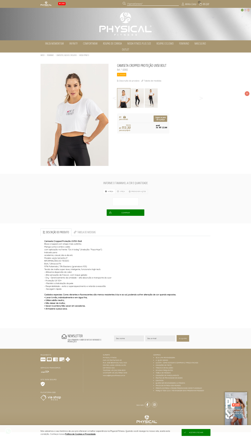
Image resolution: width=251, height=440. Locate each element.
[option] (124, 98)
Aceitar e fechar (196, 432)
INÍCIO (43, 55)
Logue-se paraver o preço (160, 119)
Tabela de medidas (86, 232)
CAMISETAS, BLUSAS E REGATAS (66, 55)
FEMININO (50, 55)
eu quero (183, 338)
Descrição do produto (57, 232)
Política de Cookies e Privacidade (80, 434)
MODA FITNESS (84, 55)
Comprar (125, 213)
